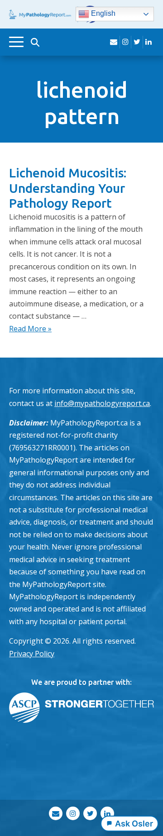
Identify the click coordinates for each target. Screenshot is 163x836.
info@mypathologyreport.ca (102, 403)
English (102, 14)
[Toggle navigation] (16, 42)
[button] (34, 42)
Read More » (30, 329)
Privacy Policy (31, 654)
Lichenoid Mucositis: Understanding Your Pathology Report (67, 188)
